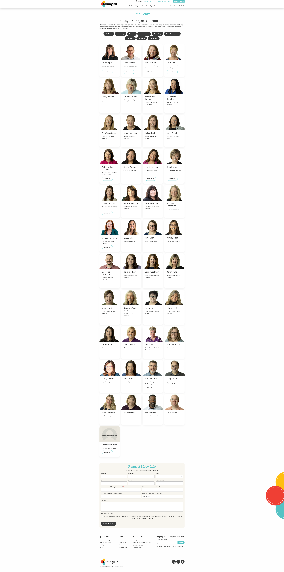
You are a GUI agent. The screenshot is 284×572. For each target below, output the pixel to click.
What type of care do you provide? (152, 494)
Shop (169, 1)
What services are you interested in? (152, 487)
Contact (181, 6)
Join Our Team (148, 1)
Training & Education (105, 545)
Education (170, 6)
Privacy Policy (123, 547)
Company (131, 473)
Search (140, 1)
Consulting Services (159, 6)
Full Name (103, 473)
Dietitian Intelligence (135, 6)
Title (102, 480)
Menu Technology (147, 6)
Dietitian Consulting (105, 542)
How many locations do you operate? (111, 494)
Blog (155, 1)
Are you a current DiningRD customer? (112, 487)
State (157, 473)
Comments (104, 500)
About (176, 6)
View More (107, 72)
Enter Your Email (162, 540)
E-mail (130, 480)
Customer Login (162, 1)
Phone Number (160, 480)
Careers (101, 550)
